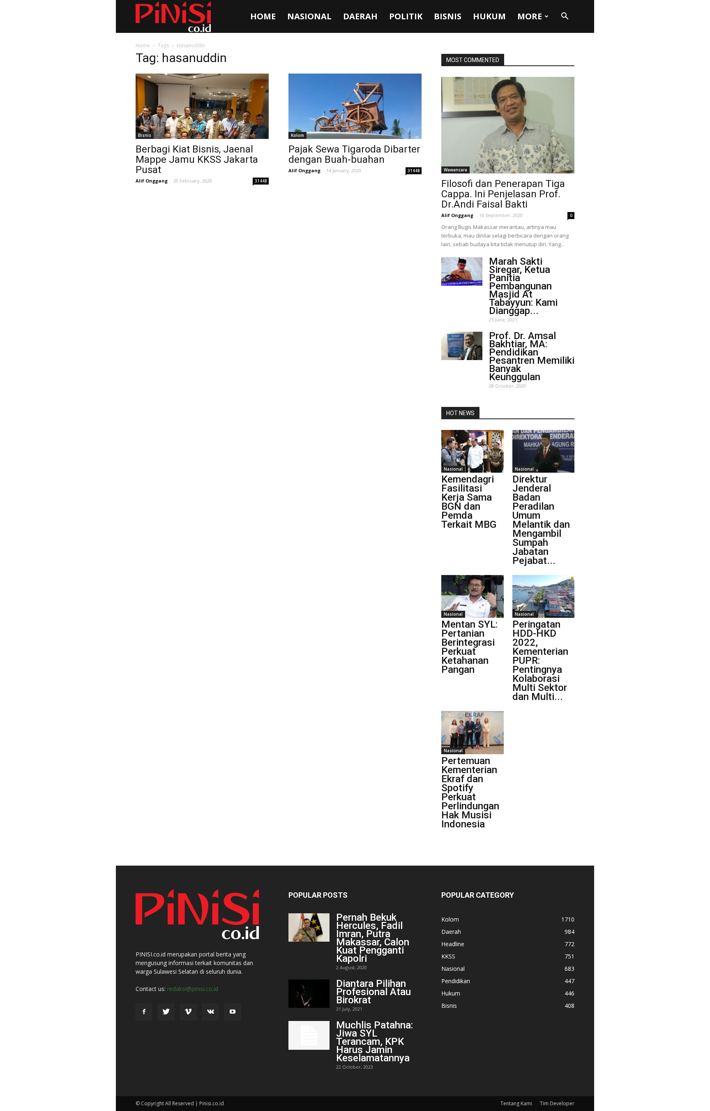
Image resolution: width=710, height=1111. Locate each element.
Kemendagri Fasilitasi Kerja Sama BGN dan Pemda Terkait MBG (468, 502)
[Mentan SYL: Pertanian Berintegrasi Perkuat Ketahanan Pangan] (472, 596)
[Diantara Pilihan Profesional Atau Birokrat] (309, 993)
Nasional (309, 16)
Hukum (489, 16)
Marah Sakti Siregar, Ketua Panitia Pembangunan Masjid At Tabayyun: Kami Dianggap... (523, 286)
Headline (452, 944)
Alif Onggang (152, 181)
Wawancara (455, 170)
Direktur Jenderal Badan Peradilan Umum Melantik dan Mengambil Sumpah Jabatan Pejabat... (541, 520)
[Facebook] (144, 1012)
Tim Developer (557, 1103)
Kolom (297, 135)
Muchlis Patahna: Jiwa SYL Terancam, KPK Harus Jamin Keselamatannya (374, 1041)
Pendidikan (455, 981)
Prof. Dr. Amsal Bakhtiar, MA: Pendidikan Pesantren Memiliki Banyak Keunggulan (531, 356)
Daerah (360, 16)
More (529, 16)
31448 (261, 181)
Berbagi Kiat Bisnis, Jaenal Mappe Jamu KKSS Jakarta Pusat (197, 159)
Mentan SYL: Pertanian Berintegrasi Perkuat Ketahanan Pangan (469, 647)
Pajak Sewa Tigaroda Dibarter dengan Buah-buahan (354, 154)
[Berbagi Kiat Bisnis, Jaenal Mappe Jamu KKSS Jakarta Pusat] (202, 106)
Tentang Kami (516, 1103)
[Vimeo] (188, 1012)
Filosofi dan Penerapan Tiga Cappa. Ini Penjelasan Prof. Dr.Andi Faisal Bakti (503, 194)
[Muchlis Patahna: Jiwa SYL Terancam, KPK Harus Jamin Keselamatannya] (309, 1035)
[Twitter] (166, 1012)
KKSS (448, 956)
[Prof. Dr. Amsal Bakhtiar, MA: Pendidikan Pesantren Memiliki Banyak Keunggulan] (461, 346)
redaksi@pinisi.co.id (192, 989)
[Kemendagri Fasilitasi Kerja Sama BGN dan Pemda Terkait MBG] (472, 451)
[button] (564, 16)
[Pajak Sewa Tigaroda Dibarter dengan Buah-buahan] (355, 106)
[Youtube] (232, 1012)
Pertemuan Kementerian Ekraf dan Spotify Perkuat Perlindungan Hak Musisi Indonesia (470, 792)
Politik (405, 16)
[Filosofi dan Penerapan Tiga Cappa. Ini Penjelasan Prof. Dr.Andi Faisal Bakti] (507, 125)
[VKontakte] (210, 1012)
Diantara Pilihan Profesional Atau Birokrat (373, 992)
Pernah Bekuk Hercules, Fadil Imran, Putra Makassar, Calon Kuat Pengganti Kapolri (372, 938)
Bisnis (447, 16)
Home (263, 16)
